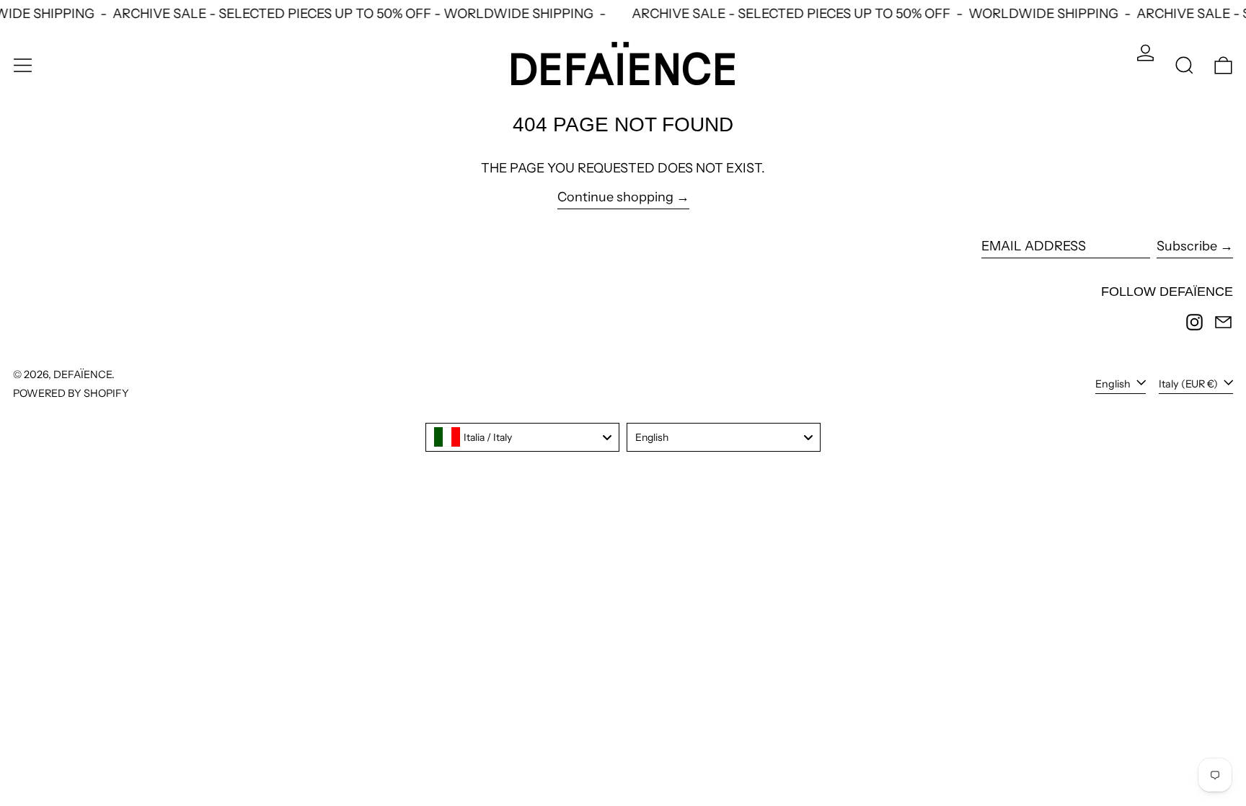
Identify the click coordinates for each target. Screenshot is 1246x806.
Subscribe (1187, 246)
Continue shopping (615, 197)
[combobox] (522, 437)
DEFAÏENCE (82, 374)
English (1114, 383)
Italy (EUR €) (1189, 383)
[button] (1184, 65)
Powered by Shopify (71, 393)
